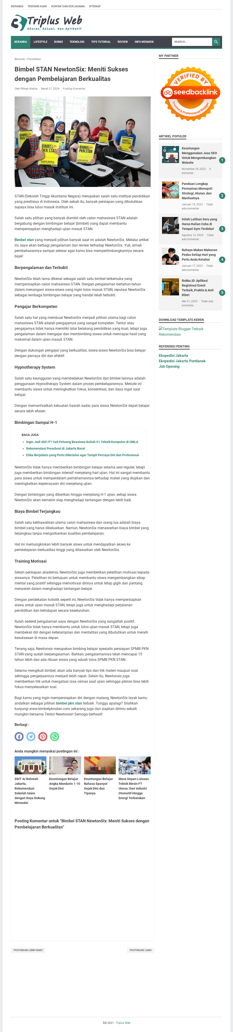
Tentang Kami (37, 6)
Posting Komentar (74, 88)
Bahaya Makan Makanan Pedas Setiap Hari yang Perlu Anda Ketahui (199, 254)
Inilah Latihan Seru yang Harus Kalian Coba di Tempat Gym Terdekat (199, 224)
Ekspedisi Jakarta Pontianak (182, 361)
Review (123, 41)
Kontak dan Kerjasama (68, 6)
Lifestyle (40, 41)
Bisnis (58, 41)
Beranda (17, 6)
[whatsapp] (54, 736)
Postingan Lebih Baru (28, 950)
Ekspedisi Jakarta (173, 355)
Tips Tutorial (101, 41)
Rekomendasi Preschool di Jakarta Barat (55, 448)
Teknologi (77, 41)
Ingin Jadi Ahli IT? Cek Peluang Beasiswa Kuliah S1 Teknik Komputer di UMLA (82, 442)
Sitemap (95, 6)
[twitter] (30, 736)
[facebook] (19, 736)
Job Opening (169, 366)
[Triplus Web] (47, 22)
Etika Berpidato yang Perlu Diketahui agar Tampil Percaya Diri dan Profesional (82, 455)
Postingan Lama (141, 950)
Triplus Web (123, 1022)
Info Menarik (144, 41)
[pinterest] (42, 736)
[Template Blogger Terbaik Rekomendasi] (190, 334)
